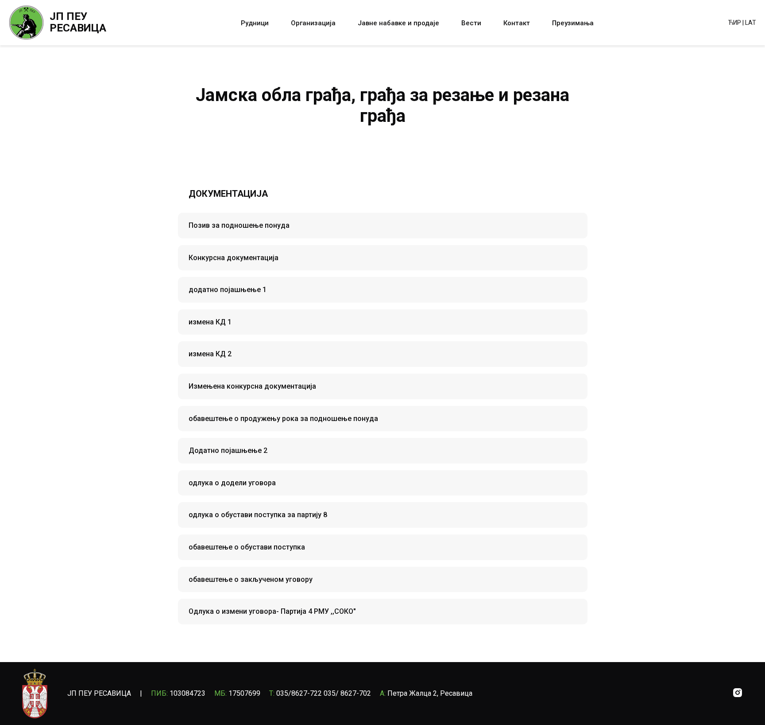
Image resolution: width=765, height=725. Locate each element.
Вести (471, 23)
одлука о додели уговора (232, 483)
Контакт (516, 23)
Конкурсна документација (233, 257)
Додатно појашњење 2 (228, 450)
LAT (750, 22)
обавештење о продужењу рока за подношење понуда (283, 418)
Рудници (255, 23)
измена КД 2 (210, 354)
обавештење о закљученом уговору (251, 579)
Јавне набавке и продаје (398, 23)
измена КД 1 (210, 322)
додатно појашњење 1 (228, 289)
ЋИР (734, 22)
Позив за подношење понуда (239, 225)
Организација (313, 23)
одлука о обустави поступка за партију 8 (258, 515)
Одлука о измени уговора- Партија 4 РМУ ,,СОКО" (272, 611)
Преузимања (573, 23)
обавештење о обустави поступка (247, 547)
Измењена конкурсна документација (252, 386)
